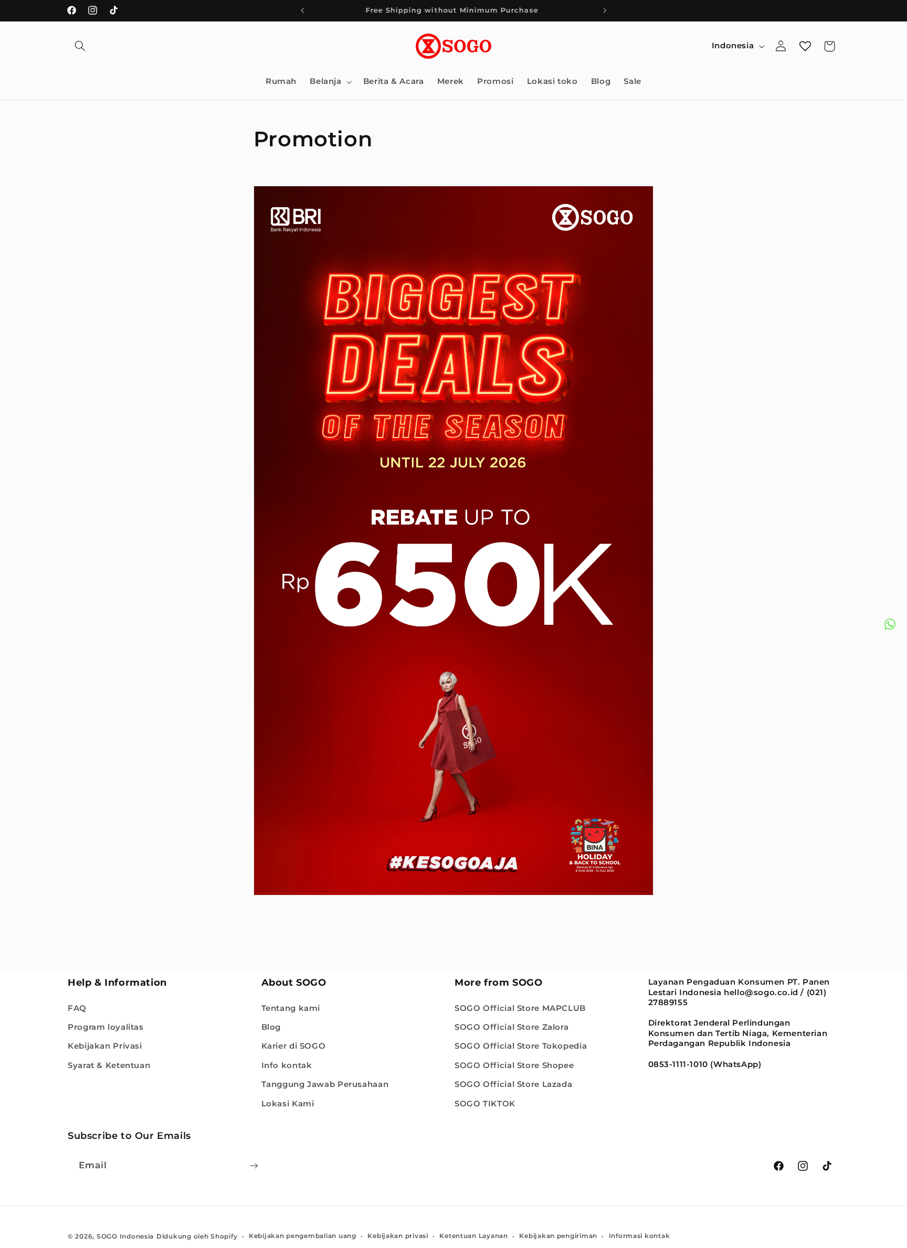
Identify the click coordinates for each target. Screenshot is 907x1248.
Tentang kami (291, 1007)
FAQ (77, 1007)
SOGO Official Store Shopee (514, 1065)
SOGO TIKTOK (485, 1103)
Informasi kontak (639, 1236)
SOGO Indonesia (125, 1236)
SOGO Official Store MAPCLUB (520, 1007)
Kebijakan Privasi (105, 1046)
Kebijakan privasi (397, 1236)
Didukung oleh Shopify (196, 1236)
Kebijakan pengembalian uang (302, 1236)
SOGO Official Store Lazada (513, 1084)
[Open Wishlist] (805, 46)
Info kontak (286, 1065)
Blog (271, 1026)
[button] (80, 46)
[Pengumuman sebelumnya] (302, 10)
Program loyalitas (106, 1026)
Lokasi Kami (287, 1103)
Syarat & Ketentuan (109, 1065)
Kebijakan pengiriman (558, 1236)
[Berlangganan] (254, 1165)
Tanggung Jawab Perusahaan (325, 1084)
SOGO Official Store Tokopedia (521, 1046)
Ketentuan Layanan (473, 1236)
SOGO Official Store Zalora (511, 1026)
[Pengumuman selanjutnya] (604, 10)
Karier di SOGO (293, 1046)
